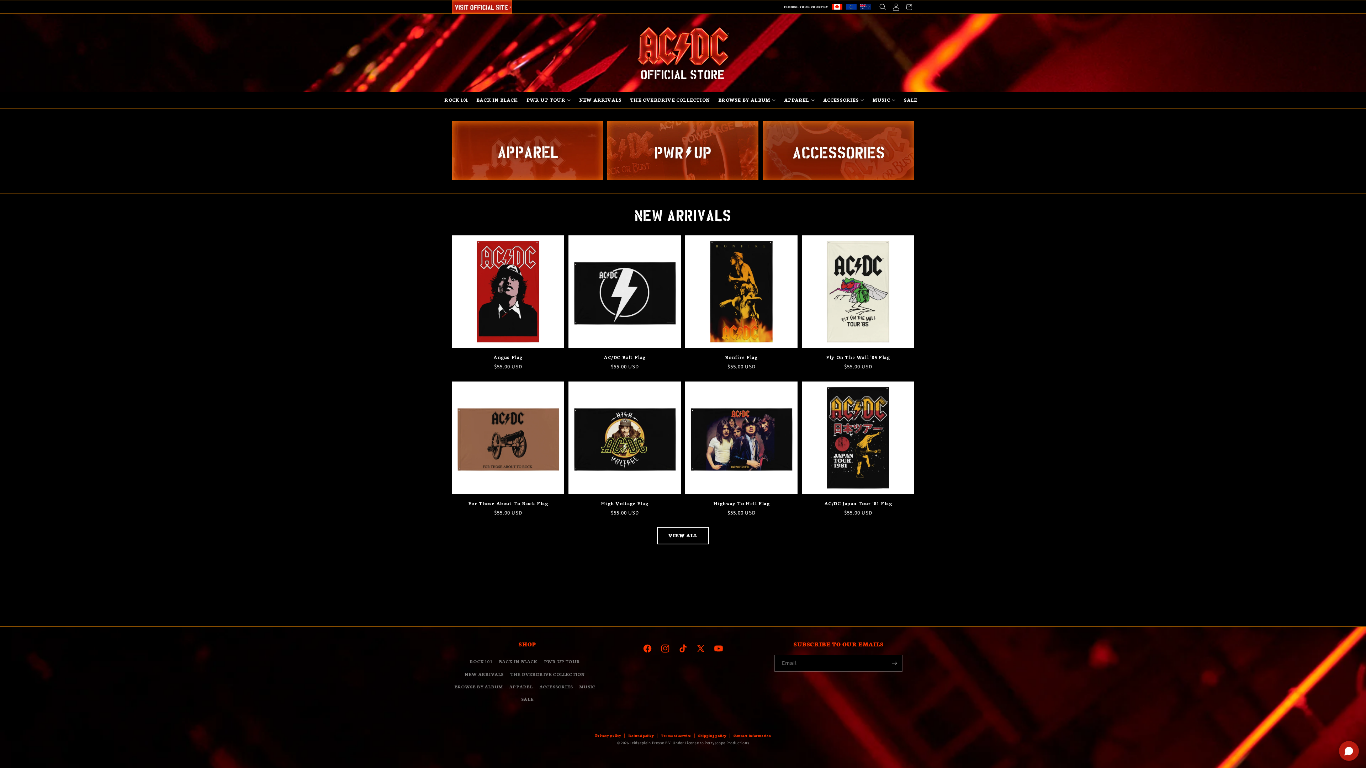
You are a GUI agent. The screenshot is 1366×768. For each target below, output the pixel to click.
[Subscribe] (894, 663)
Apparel (521, 686)
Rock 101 (481, 661)
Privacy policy (608, 735)
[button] (882, 7)
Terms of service (676, 735)
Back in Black (518, 661)
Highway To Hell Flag (741, 503)
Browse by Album (478, 686)
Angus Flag (508, 357)
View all (683, 535)
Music (587, 686)
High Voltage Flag (624, 503)
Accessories (556, 686)
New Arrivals (484, 674)
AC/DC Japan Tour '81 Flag (858, 503)
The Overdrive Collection (547, 674)
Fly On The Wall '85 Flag (858, 357)
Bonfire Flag (741, 357)
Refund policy (641, 735)
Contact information (752, 735)
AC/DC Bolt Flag (625, 357)
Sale (527, 699)
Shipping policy (712, 735)
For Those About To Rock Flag (508, 503)
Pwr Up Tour (562, 661)
